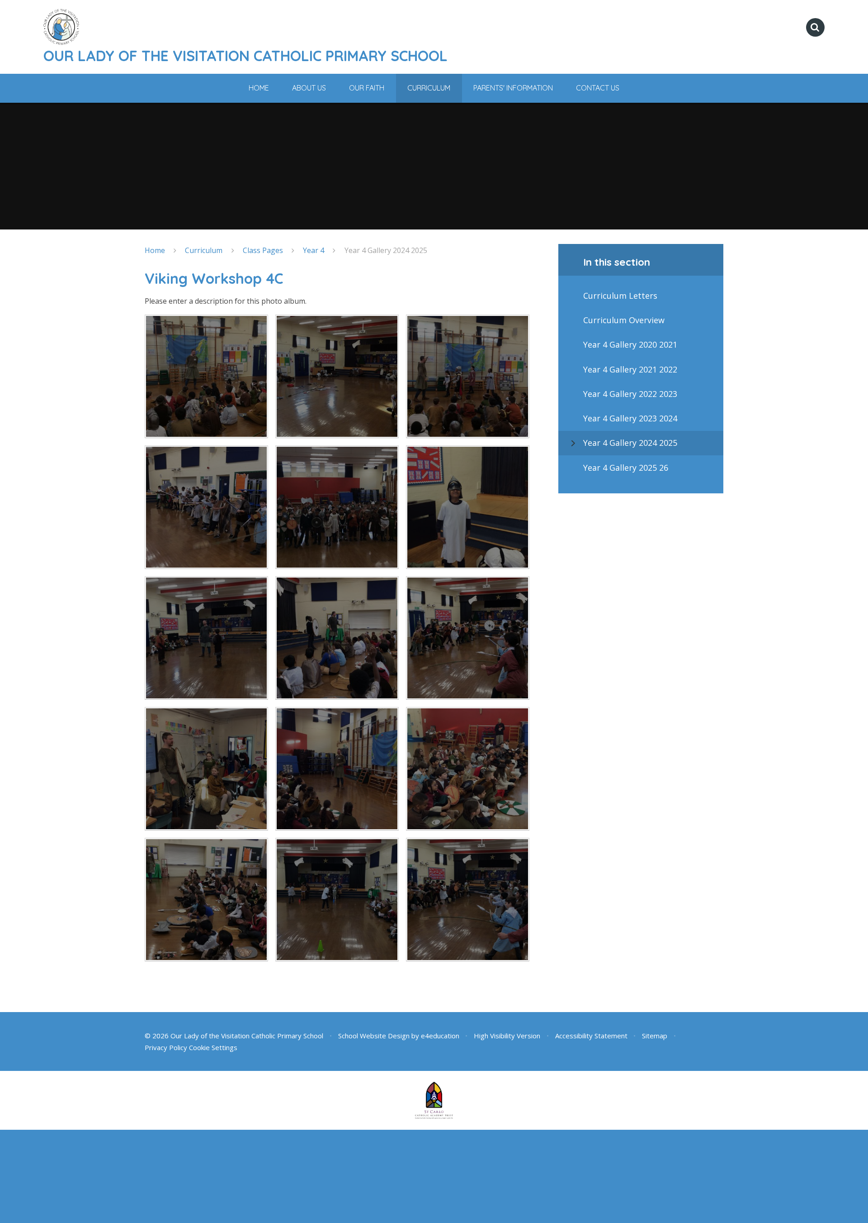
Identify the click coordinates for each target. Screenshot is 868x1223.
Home (155, 250)
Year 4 (313, 250)
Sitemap (654, 1035)
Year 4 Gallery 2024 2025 (385, 250)
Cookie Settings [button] (213, 1047)
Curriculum (203, 250)
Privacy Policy (166, 1047)
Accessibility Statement (591, 1035)
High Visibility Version (507, 1035)
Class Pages (263, 250)
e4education (440, 1035)
